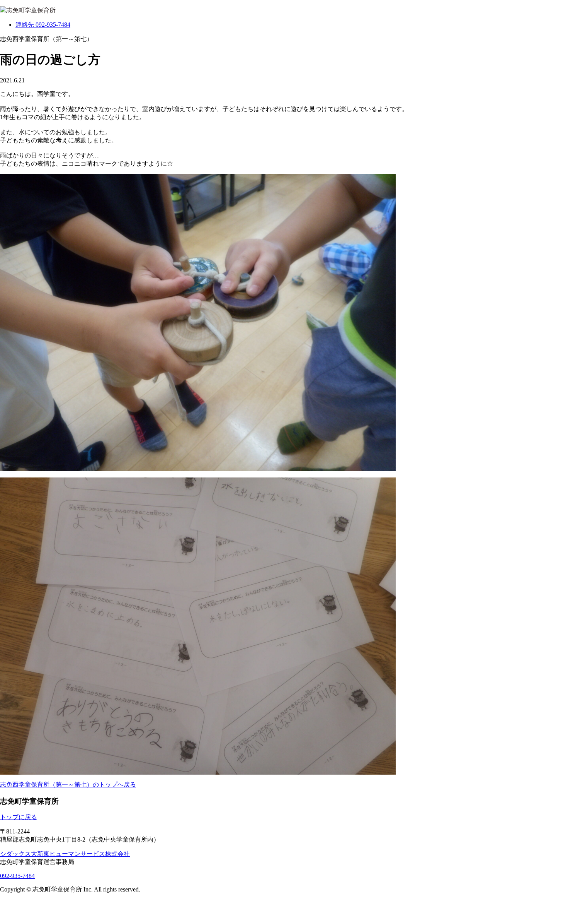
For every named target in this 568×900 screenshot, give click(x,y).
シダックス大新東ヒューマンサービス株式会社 (65, 853)
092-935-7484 (17, 876)
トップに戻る (18, 817)
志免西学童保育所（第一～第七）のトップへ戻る (68, 784)
